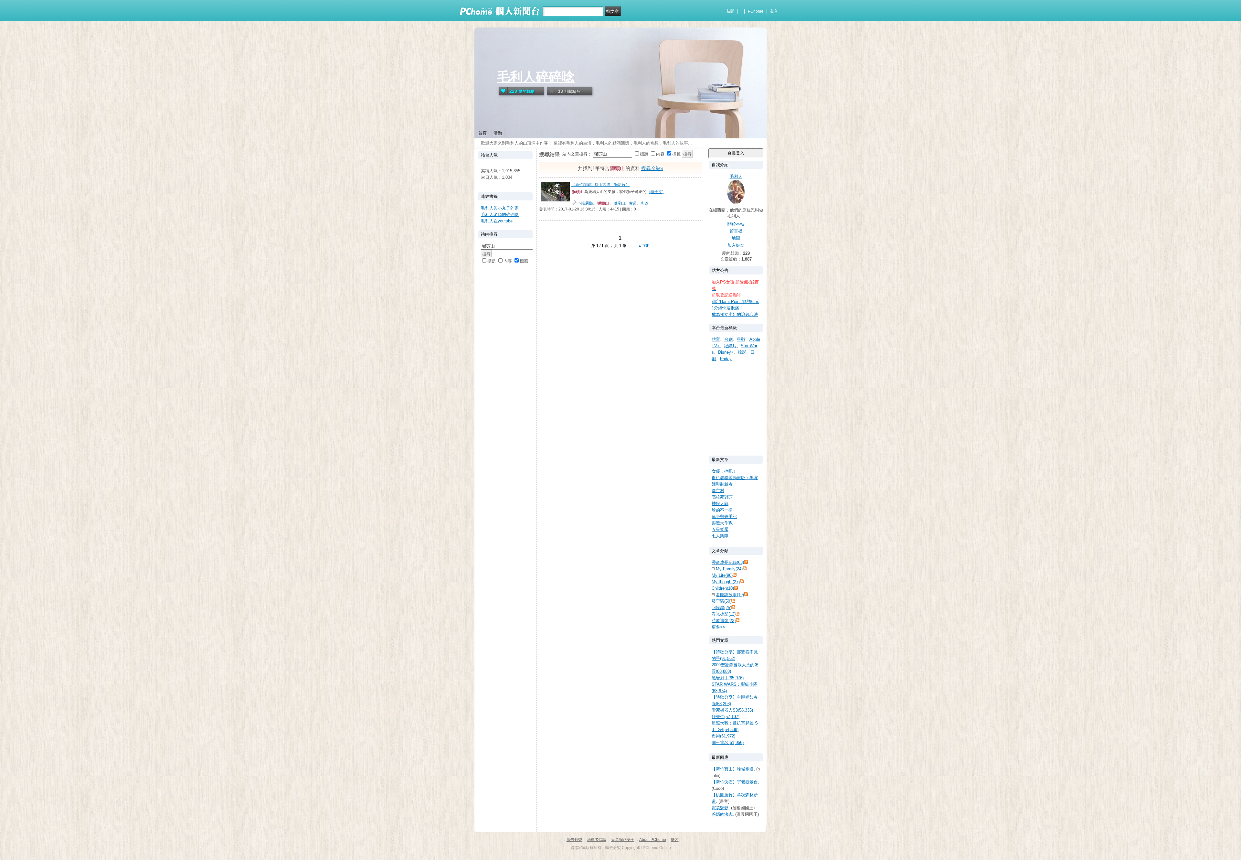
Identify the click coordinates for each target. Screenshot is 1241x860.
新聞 (730, 11)
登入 (774, 11)
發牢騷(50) (721, 601)
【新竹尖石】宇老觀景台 (735, 781)
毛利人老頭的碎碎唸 (500, 214)
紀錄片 (730, 345)
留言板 (736, 231)
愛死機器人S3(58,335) (732, 710)
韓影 (742, 352)
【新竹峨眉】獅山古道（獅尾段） (600, 184)
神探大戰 (720, 503)
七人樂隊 (720, 535)
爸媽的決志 (722, 814)
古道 (633, 203)
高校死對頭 (722, 497)
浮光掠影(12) (724, 614)
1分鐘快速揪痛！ (727, 308)
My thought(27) (726, 581)
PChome (755, 11)
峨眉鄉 (587, 203)
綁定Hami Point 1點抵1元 (735, 301)
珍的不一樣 (722, 510)
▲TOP (643, 245)
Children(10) (723, 588)
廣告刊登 (574, 839)
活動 (497, 133)
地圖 (736, 238)
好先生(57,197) (725, 716)
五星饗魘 (720, 529)
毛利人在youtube (497, 221)
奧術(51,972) (723, 736)
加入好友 (735, 245)
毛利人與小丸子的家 (500, 208)
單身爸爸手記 (724, 516)
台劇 (728, 339)
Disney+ (726, 352)
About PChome (652, 839)
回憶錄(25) (721, 607)
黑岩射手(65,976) (728, 677)
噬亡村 (718, 490)
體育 (716, 339)
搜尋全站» (652, 168)
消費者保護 (596, 839)
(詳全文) (656, 191)
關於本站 (735, 223)
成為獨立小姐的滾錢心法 (735, 314)
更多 (718, 627)
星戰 (741, 339)
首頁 (482, 133)
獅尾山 (619, 203)
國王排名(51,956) (728, 742)
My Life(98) (722, 575)
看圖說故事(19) (730, 594)
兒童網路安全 (622, 839)
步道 (644, 203)
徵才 (675, 839)
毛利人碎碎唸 (536, 77)
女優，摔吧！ (724, 471)
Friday (726, 358)
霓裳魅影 (720, 807)
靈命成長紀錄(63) (728, 562)
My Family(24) (729, 568)
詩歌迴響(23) (724, 620)
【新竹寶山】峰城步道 (733, 769)
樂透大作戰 (722, 523)
